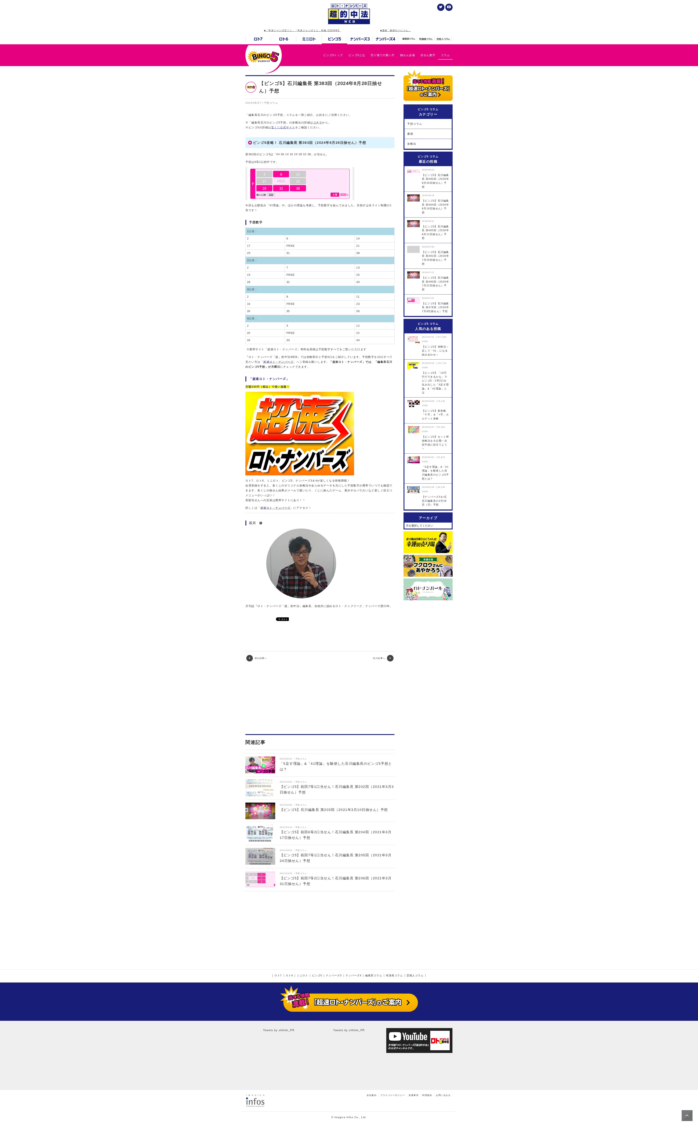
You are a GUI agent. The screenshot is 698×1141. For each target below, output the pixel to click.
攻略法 (411, 143)
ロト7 (278, 975)
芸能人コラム (415, 975)
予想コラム (414, 123)
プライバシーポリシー (392, 1095)
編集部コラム (373, 975)
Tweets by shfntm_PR (279, 1030)
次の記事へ (379, 658)
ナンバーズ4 (353, 975)
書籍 (410, 133)
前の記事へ (260, 658)
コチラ (317, 122)
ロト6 (289, 975)
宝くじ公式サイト (283, 127)
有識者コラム (394, 975)
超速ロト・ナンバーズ (278, 361)
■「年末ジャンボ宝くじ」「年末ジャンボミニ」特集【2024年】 (302, 30)
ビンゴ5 (317, 975)
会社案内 (371, 1095)
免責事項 (413, 1095)
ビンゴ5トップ (333, 55)
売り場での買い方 (383, 55)
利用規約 (427, 1095)
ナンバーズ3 (334, 975)
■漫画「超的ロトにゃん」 (395, 30)
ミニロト (302, 975)
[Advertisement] (319, 697)
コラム (445, 55)
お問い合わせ (443, 1095)
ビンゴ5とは (356, 55)
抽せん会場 (407, 55)
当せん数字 (428, 55)
